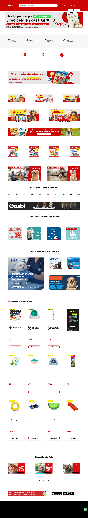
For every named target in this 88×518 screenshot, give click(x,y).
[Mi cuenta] (77, 5)
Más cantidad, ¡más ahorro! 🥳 (44, 102)
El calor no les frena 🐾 (54, 157)
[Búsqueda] (56, 5)
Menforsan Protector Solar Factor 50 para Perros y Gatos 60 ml (53, 328)
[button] (79, 5)
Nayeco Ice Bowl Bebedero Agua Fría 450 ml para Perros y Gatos (34, 328)
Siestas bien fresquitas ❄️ (75, 157)
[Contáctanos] (74, 5)
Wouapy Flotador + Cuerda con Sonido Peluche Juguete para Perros (15, 420)
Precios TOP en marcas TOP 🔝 (71, 102)
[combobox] (38, 5)
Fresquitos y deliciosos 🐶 (34, 157)
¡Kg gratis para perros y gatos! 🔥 (23, 121)
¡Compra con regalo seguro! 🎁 (65, 121)
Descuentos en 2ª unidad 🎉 (16, 102)
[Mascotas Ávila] (12, 5)
